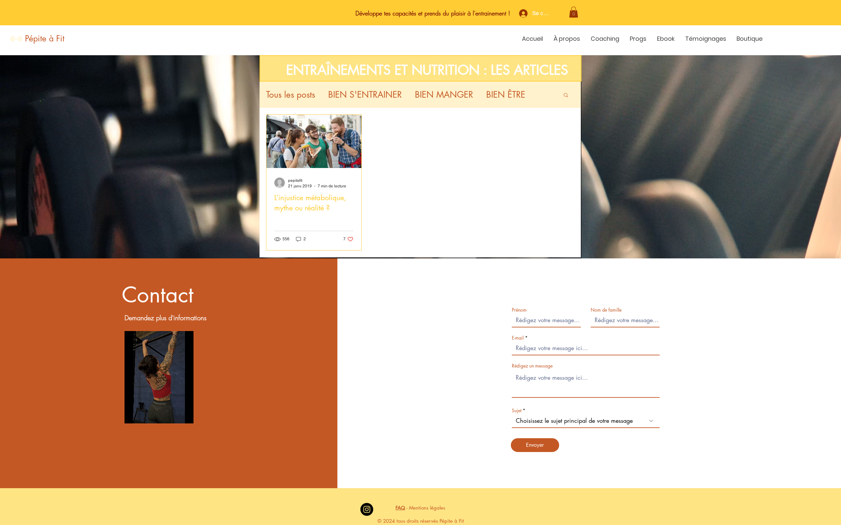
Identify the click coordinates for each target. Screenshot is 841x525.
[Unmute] (144, 414)
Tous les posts (290, 94)
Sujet (516, 410)
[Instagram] (366, 509)
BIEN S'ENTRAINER (365, 94)
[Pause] (133, 414)
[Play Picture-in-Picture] (188, 414)
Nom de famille (606, 310)
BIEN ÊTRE (505, 94)
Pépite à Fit (44, 38)
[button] (573, 12)
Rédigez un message (532, 366)
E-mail (518, 338)
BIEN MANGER (444, 94)
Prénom (519, 310)
